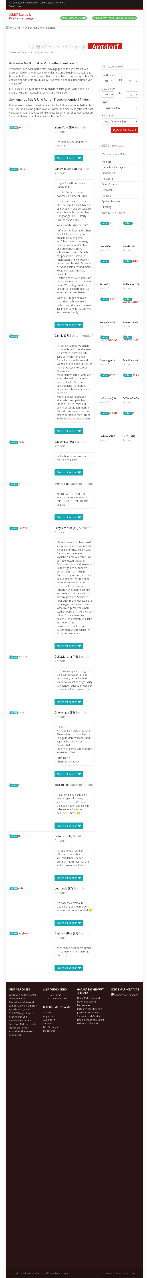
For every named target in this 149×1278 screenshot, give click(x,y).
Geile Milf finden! (126, 130)
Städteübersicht (59, 998)
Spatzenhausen (111, 201)
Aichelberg (49, 1019)
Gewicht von (109, 88)
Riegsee (106, 195)
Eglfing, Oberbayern (113, 212)
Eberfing (106, 207)
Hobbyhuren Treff (34, 2)
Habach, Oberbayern (114, 167)
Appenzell (48, 1016)
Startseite (14, 52)
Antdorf (60, 132)
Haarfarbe (108, 115)
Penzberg (107, 178)
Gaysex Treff (52, 2)
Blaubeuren (49, 1030)
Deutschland (28, 52)
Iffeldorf (106, 161)
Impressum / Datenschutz (114, 1273)
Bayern (40, 52)
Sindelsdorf (108, 173)
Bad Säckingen (51, 1027)
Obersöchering (110, 184)
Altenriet (47, 1023)
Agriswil (47, 1012)
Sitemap (134, 1273)
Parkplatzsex (15, 2)
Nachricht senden (67, 158)
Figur (105, 102)
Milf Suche (56, 994)
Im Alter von (109, 75)
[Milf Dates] (31, 18)
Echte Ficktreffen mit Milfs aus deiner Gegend (47, 1273)
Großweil (107, 190)
